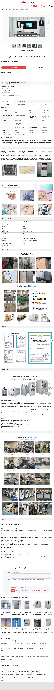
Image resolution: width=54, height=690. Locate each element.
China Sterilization (35, 671)
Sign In (3, 95)
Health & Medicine (8, 9)
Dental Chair (29, 646)
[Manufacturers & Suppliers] (27, 2)
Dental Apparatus (15, 662)
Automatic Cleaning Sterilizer (46, 646)
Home (2, 9)
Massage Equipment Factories (23, 671)
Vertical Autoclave (43, 643)
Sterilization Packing (17, 677)
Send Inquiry (14, 67)
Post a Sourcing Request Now (39, 590)
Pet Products (4, 643)
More (2, 680)
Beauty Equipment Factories (8, 671)
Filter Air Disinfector (6, 665)
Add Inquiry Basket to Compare (27, 50)
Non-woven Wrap (30, 648)
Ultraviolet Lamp (5, 662)
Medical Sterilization (20, 674)
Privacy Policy (46, 684)
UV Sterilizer (15, 665)
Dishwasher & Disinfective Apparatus (29, 662)
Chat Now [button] (41, 67)
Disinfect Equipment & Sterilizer (26, 9)
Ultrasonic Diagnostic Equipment (7, 648)
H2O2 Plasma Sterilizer (19, 643)
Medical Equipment (16, 9)
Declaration (41, 684)
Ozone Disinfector (43, 662)
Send (13, 590)
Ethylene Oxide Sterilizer (19, 646)
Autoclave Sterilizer (5, 646)
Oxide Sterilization (30, 674)
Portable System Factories (7, 674)
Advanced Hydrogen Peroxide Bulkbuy (31, 677)
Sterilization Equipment (41, 674)
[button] (48, 104)
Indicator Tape (43, 648)
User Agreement (34, 684)
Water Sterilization (6, 677)
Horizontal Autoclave (31, 643)
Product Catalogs (20, 641)
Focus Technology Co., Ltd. (18, 684)
